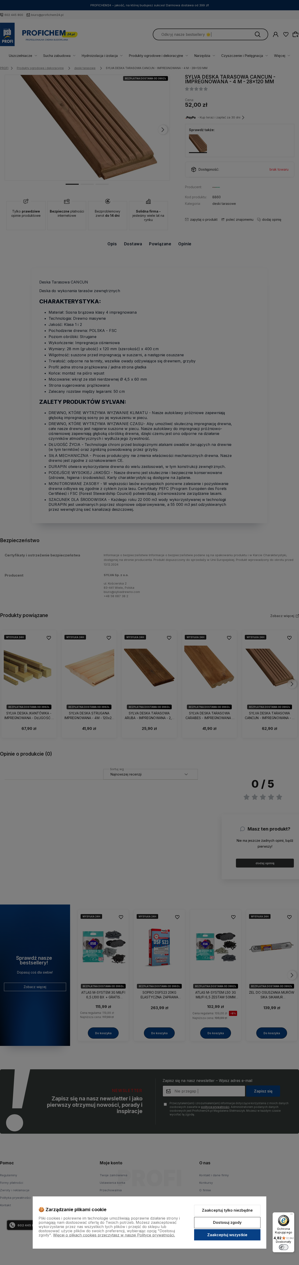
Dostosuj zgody (227, 1222)
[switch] (283, 1247)
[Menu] (291, 1215)
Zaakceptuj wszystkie (227, 1234)
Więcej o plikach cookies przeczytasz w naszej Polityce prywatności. (114, 1235)
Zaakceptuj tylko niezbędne (227, 1210)
